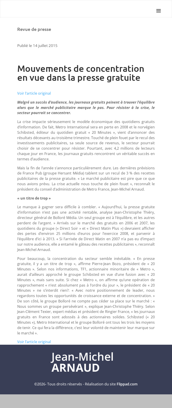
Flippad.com (127, 384)
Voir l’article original (34, 93)
